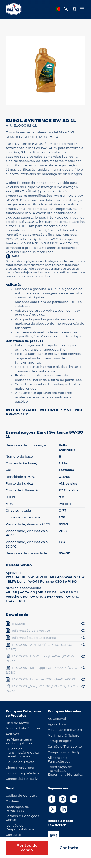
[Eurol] (14, 9)
